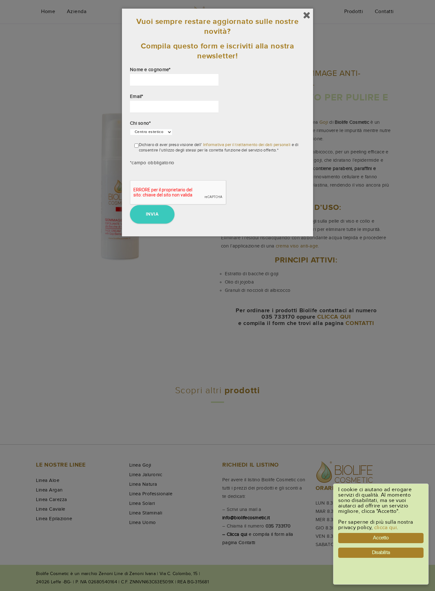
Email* (136, 96)
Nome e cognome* (150, 69)
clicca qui (385, 527)
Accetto (381, 538)
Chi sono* (140, 123)
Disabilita (381, 553)
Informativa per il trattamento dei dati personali (247, 144)
